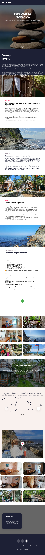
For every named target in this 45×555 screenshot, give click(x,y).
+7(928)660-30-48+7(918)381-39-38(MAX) (10, 520)
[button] (38, 409)
